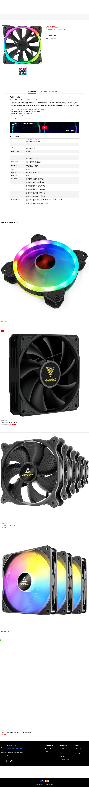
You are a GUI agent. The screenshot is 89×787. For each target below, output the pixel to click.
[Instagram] (6, 761)
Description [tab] (32, 91)
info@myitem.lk (4, 756)
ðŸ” (40, 63)
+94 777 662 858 (15, 748)
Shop (37, 17)
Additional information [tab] (48, 91)
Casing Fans (53, 38)
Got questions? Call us (12, 745)
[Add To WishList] (86, 300)
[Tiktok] (11, 761)
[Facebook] (2, 761)
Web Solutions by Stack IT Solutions (44, 784)
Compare (86, 303)
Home (33, 17)
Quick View (86, 306)
